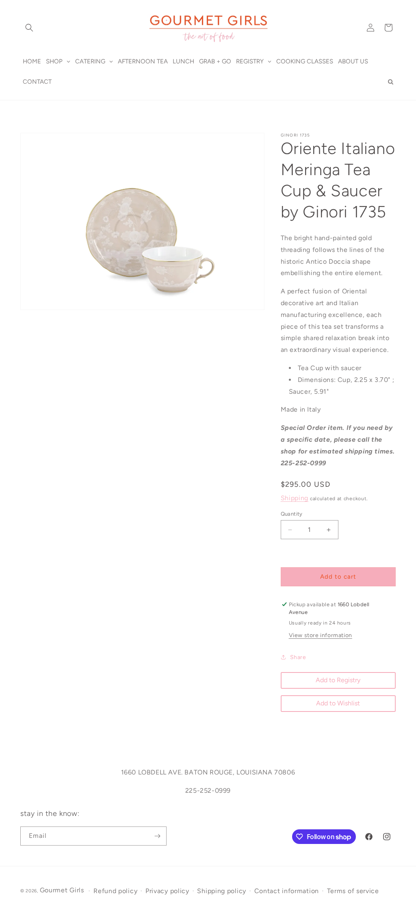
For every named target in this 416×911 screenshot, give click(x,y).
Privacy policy (167, 891)
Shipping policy (221, 891)
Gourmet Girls (62, 890)
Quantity (292, 514)
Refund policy (115, 891)
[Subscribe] (157, 836)
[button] (29, 28)
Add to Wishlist (338, 703)
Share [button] (298, 657)
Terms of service (353, 891)
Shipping (295, 498)
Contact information (286, 891)
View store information (320, 635)
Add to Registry (338, 680)
